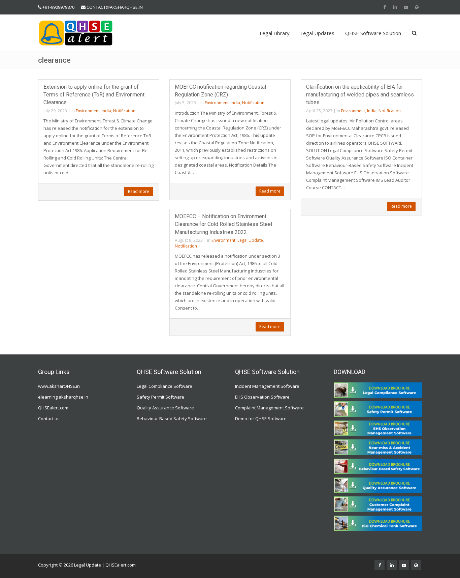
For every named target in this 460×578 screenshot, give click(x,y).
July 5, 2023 (185, 103)
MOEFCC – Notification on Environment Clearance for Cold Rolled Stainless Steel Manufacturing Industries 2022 (223, 224)
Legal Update (250, 240)
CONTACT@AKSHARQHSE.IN (115, 7)
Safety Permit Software (160, 397)
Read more (138, 191)
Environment (88, 111)
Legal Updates (317, 33)
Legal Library (275, 33)
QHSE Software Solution (373, 33)
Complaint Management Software (269, 408)
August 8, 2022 (189, 240)
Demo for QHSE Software (261, 418)
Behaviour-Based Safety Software (172, 418)
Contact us (49, 418)
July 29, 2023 (55, 111)
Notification (124, 111)
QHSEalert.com (53, 408)
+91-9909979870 (58, 7)
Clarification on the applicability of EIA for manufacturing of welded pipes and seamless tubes (360, 95)
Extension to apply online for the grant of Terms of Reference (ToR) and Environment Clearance (93, 95)
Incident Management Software (267, 386)
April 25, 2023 (319, 111)
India (106, 111)
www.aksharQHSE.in (59, 386)
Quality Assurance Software (165, 408)
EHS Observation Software (262, 397)
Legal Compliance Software (164, 386)
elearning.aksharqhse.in (63, 397)
